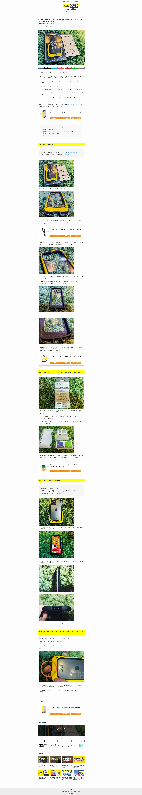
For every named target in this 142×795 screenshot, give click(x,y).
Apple (39, 23)
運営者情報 (78, 791)
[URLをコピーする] (81, 68)
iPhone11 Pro (43, 23)
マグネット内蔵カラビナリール (57, 222)
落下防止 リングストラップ (46, 348)
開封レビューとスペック (49, 129)
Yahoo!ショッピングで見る (76, 118)
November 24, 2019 (67, 154)
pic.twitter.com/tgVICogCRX (73, 152)
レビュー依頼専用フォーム (66, 791)
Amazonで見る (54, 118)
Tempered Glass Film (43, 411)
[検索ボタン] (80, 1)
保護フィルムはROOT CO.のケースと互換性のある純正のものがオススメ (58, 131)
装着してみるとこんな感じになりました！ (52, 133)
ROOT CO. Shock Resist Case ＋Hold (75, 104)
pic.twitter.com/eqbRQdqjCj (61, 491)
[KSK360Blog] (71, 6)
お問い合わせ (73, 791)
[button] (41, 68)
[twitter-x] (70, 789)
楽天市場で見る (65, 118)
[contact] (71, 789)
